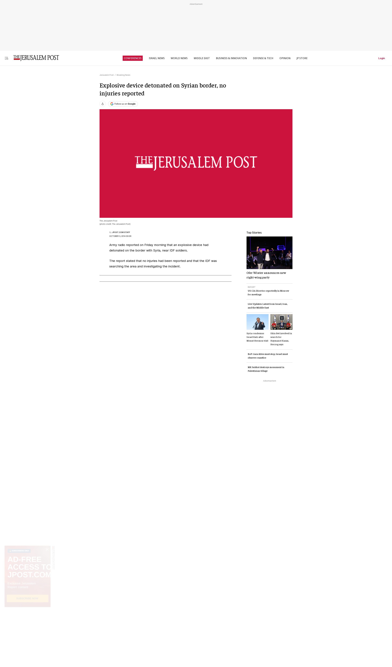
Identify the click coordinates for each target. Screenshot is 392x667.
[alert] (28, 631)
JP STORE (302, 58)
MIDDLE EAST (202, 58)
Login (381, 58)
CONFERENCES (132, 58)
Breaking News (123, 75)
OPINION (284, 58)
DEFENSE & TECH (263, 58)
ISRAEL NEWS (157, 58)
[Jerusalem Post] (34, 58)
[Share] (103, 104)
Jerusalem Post (107, 75)
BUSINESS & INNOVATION (231, 58)
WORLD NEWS (179, 58)
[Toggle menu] (6, 58)
